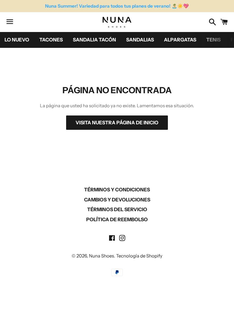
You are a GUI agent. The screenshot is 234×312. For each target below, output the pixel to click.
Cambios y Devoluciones (117, 200)
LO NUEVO (17, 40)
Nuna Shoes (101, 256)
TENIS (213, 40)
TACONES (51, 40)
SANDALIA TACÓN (94, 40)
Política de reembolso (117, 219)
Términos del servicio (117, 209)
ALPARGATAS (180, 40)
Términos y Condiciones (117, 189)
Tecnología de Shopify (139, 256)
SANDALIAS (140, 40)
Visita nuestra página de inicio (117, 122)
